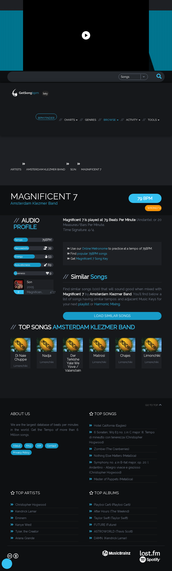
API (39, 445)
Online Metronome (95, 248)
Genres (90, 119)
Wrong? (153, 208)
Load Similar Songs (112, 316)
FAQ (28, 445)
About (16, 445)
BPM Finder (46, 117)
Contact (51, 445)
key (45, 93)
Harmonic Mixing (107, 304)
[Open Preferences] (7, 563)
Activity (132, 119)
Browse (110, 119)
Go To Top (151, 405)
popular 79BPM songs (92, 253)
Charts (70, 119)
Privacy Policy (21, 452)
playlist (83, 304)
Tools (152, 119)
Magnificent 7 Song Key (92, 258)
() (110, 425)
